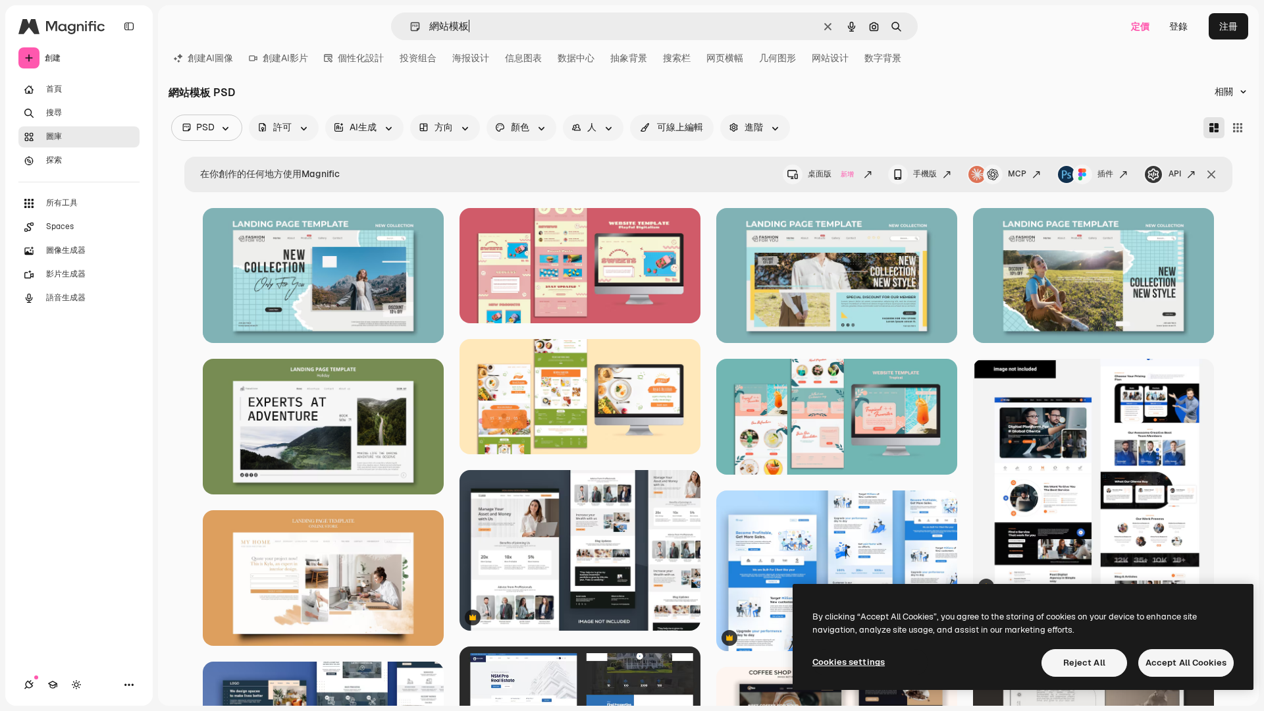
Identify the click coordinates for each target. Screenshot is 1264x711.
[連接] (29, 684)
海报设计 (470, 58)
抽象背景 (628, 58)
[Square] (1237, 127)
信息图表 (523, 58)
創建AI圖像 (210, 58)
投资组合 (418, 58)
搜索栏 (677, 58)
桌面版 (831, 174)
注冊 (1228, 26)
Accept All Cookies (1186, 662)
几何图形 (777, 58)
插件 (1105, 174)
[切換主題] (76, 684)
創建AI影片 (285, 58)
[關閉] (1211, 174)
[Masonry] (1213, 127)
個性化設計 (361, 58)
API (1175, 174)
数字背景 (882, 58)
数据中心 (576, 58)
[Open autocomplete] (410, 27)
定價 (1140, 26)
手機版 (925, 174)
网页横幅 (724, 58)
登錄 (1178, 26)
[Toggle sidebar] (129, 26)
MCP (1017, 174)
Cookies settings (848, 662)
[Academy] (52, 684)
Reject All (1084, 662)
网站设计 (830, 58)
